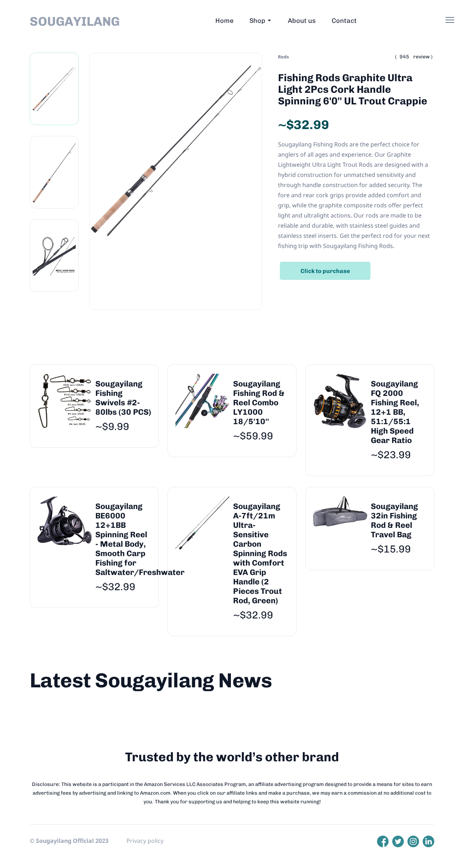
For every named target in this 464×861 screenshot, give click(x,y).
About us (302, 21)
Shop (257, 21)
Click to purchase (325, 271)
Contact (344, 21)
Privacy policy (145, 841)
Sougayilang (75, 21)
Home (224, 21)
